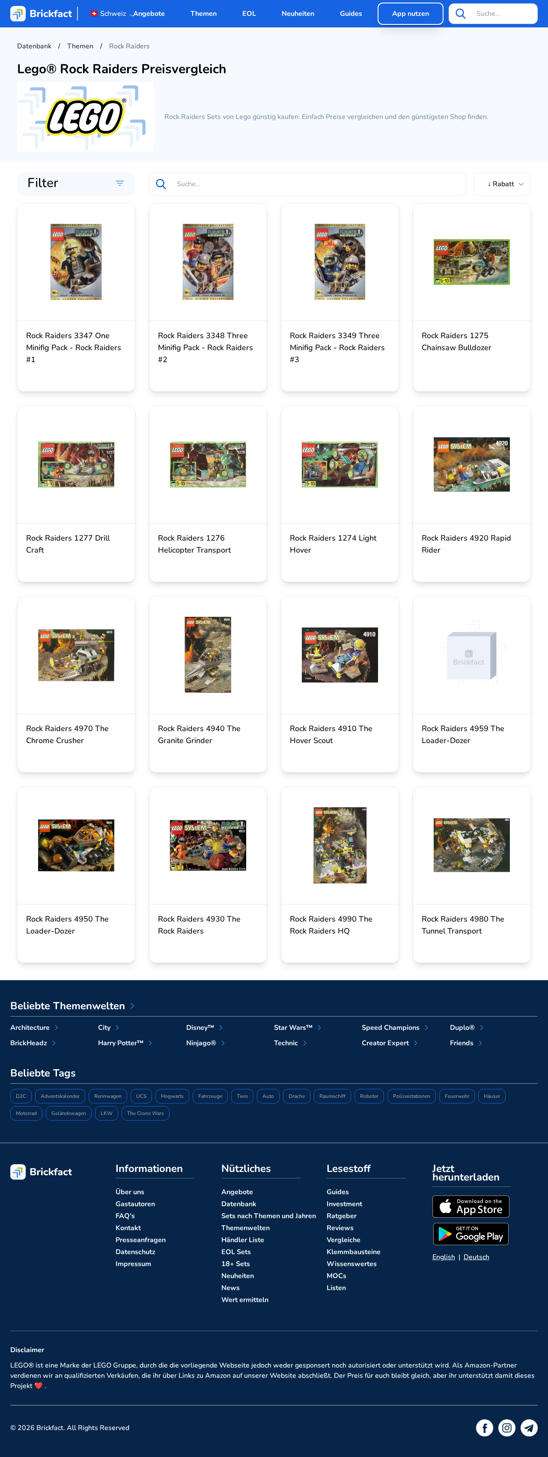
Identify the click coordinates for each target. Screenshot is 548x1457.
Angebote (149, 13)
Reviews (340, 1228)
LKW (107, 1113)
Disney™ (200, 1027)
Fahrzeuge (210, 1096)
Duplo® (462, 1027)
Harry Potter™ (120, 1043)
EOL (249, 13)
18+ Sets (235, 1264)
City (104, 1027)
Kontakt (128, 1228)
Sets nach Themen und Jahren (268, 1216)
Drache (297, 1096)
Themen (204, 13)
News (230, 1288)
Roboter (369, 1096)
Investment (344, 1204)
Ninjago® (201, 1043)
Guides (351, 13)
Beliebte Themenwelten (67, 1006)
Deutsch (476, 1257)
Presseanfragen (141, 1240)
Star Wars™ (293, 1027)
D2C (21, 1096)
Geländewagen (68, 1113)
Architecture (30, 1027)
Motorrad (26, 1113)
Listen (336, 1288)
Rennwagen (108, 1096)
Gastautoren (135, 1204)
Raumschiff (332, 1096)
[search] (461, 14)
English (443, 1257)
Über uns (130, 1192)
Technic (286, 1043)
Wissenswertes (352, 1264)
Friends (462, 1043)
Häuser (492, 1096)
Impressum (133, 1264)
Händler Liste (242, 1240)
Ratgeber (342, 1216)
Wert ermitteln (244, 1300)
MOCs (336, 1276)
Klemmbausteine (354, 1252)
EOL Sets (236, 1252)
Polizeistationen (411, 1096)
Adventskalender (60, 1096)
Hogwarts (172, 1096)
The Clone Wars (145, 1113)
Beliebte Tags (43, 1073)
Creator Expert (385, 1043)
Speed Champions (391, 1027)
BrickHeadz (28, 1043)
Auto (268, 1096)
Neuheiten (298, 13)
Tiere (242, 1096)
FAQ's (125, 1216)
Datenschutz (135, 1252)
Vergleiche (343, 1240)
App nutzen (410, 13)
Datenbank (238, 1204)
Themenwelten (245, 1228)
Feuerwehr (457, 1096)
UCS (141, 1096)
